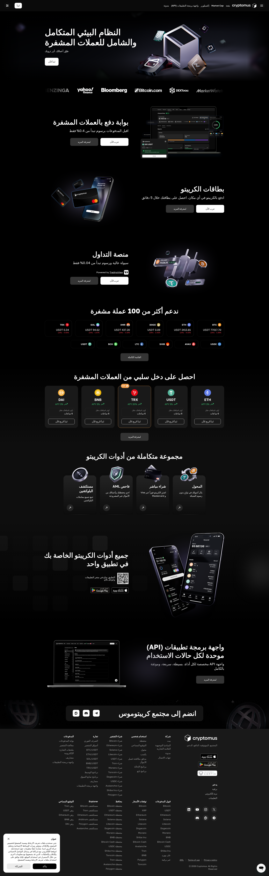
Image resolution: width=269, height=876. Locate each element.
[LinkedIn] (189, 809)
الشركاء (18, 866)
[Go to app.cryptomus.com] (244, 5)
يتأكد (45, 866)
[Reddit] (206, 818)
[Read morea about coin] (221, 90)
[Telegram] (214, 818)
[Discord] (197, 818)
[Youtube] (197, 809)
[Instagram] (206, 809)
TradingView (116, 272)
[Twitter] (214, 809)
